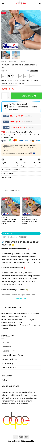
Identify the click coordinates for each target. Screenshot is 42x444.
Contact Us (6, 346)
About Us (5, 342)
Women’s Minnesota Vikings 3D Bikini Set (8, 220)
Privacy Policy (7, 363)
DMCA (4, 380)
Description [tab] (7, 233)
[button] (2, 3)
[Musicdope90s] (21, 3)
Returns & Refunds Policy (12, 355)
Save (4, 12)
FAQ (3, 371)
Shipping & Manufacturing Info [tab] (15, 237)
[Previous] (4, 30)
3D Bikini (22, 61)
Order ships (21, 166)
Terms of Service (8, 367)
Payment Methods (9, 359)
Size (3, 71)
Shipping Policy (7, 351)
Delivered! (37, 166)
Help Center (6, 376)
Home (3, 61)
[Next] (37, 30)
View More (20, 298)
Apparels (12, 61)
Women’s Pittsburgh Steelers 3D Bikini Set (29, 220)
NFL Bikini (8, 177)
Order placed (6, 166)
